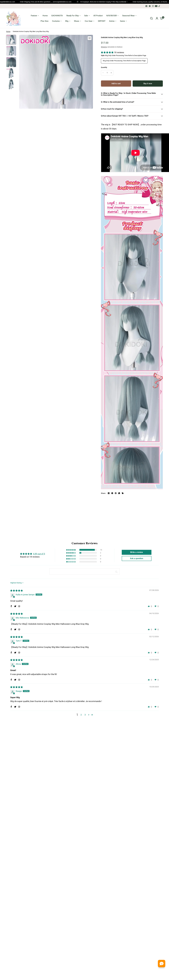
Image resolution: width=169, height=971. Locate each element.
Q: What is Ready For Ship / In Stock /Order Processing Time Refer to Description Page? (128, 94)
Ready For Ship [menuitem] (72, 15)
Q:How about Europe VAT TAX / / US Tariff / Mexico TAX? (124, 116)
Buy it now (148, 83)
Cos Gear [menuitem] (88, 21)
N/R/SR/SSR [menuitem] (111, 15)
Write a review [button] (136, 552)
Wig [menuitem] (66, 21)
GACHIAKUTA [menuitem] (57, 15)
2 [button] (81, 715)
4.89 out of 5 (39, 554)
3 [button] (85, 715)
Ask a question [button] (136, 558)
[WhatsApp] (119, 493)
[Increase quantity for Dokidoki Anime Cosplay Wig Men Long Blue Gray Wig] (111, 72)
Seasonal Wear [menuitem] (128, 15)
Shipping (104, 47)
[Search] (151, 18)
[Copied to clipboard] (122, 493)
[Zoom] (89, 38)
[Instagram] (153, 6)
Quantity (104, 67)
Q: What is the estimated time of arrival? (117, 102)
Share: (103, 493)
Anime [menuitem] (111, 21)
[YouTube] (156, 6)
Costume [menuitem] (56, 21)
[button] (107, 52)
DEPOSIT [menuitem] (101, 21)
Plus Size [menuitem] (44, 21)
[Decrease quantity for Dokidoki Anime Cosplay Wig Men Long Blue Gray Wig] (103, 72)
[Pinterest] (115, 493)
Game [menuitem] (122, 21)
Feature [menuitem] (34, 15)
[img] (16, 590)
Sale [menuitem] (86, 15)
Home (8, 31)
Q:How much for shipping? (112, 109)
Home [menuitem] (45, 15)
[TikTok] (159, 6)
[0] (161, 18)
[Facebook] (146, 6)
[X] (149, 6)
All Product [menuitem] (98, 15)
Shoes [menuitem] (76, 21)
